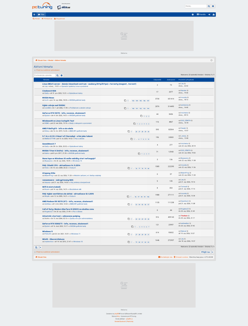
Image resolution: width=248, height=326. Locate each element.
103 (144, 108)
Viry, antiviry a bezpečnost (80, 182)
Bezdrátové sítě (75, 189)
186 (144, 101)
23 (139, 219)
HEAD (47, 123)
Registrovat (60, 19)
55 (142, 205)
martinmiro (49, 242)
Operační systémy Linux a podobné (74, 86)
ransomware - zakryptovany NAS (57, 180)
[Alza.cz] (64, 6)
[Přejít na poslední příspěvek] (185, 84)
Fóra (42, 14)
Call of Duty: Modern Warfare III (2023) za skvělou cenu (68, 209)
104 (148, 108)
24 (142, 219)
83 (148, 242)
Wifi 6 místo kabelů (51, 186)
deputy (47, 182)
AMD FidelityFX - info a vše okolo (57, 128)
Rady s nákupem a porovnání (81, 123)
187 (148, 101)
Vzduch (73, 168)
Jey (46, 86)
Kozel (47, 189)
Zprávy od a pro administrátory (81, 218)
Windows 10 (77, 161)
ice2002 (48, 108)
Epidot (47, 115)
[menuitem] (193, 14)
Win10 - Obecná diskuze (53, 239)
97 (138, 197)
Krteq (47, 131)
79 (145, 168)
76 (136, 168)
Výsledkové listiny (75, 93)
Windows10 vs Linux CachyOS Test (58, 120)
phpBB (116, 314)
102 (141, 108)
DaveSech (185, 201)
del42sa (48, 204)
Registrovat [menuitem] (214, 15)
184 (137, 101)
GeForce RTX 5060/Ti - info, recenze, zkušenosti (65, 223)
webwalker (185, 223)
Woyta (47, 196)
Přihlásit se (48, 19)
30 (148, 132)
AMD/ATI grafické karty (78, 131)
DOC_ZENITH (186, 120)
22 (136, 219)
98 (141, 197)
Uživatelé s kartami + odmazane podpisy (61, 216)
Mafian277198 (50, 139)
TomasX (184, 187)
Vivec (47, 168)
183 (133, 101)
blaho (47, 153)
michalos (184, 113)
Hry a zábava (79, 139)
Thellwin (184, 216)
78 (142, 168)
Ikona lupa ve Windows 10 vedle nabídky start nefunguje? (69, 158)
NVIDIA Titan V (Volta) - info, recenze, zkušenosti (65, 150)
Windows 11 (47, 231)
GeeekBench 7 (49, 143)
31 (148, 235)
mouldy (184, 97)
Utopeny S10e (48, 173)
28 (142, 132)
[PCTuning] (42, 5)
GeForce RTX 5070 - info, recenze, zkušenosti (64, 113)
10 (148, 139)
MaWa (47, 218)
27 (139, 132)
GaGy (47, 93)
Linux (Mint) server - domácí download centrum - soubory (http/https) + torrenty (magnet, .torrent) (89, 83)
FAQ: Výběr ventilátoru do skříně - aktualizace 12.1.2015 (68, 193)
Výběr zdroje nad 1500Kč (53, 105)
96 (135, 197)
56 (145, 205)
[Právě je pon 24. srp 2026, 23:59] (211, 60)
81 (142, 242)
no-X (46, 100)
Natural (183, 231)
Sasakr (183, 128)
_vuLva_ (183, 136)
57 (148, 205)
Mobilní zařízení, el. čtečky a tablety (87, 175)
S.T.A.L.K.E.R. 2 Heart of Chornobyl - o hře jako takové (67, 136)
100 (133, 108)
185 (141, 101)
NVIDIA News (48, 97)
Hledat (37, 19)
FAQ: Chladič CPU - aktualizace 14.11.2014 (61, 165)
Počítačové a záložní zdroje (80, 108)
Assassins (48, 161)
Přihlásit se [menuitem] (210, 15)
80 (148, 168)
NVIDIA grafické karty (77, 100)
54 (139, 205)
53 (136, 205)
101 (137, 108)
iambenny (185, 105)
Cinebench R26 (49, 90)
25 (145, 219)
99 (144, 197)
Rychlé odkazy (34, 15)
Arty (118, 316)
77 (139, 168)
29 (145, 132)
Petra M (48, 234)
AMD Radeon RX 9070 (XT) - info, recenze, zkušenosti (67, 201)
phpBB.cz (129, 319)
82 (145, 242)
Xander (183, 90)
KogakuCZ (49, 212)
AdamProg (49, 175)
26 (136, 132)
